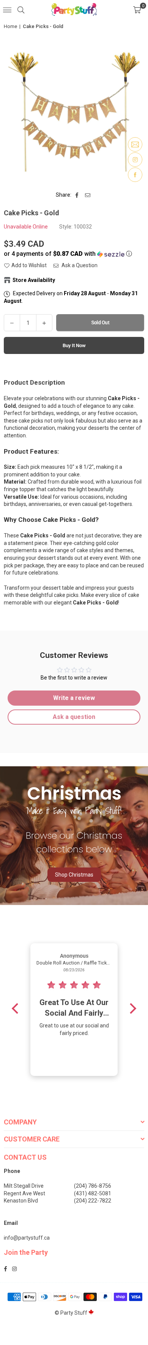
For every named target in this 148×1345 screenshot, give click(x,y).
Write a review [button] (74, 697)
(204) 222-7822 (92, 1201)
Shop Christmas (74, 875)
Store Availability (34, 280)
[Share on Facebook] (77, 195)
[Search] (21, 9)
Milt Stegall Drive (24, 1186)
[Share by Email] (88, 195)
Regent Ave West (24, 1193)
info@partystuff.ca (27, 1238)
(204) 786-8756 (92, 1186)
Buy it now (74, 345)
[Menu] (7, 9)
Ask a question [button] (74, 716)
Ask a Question (79, 265)
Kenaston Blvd (21, 1201)
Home (10, 26)
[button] (137, 9)
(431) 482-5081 (92, 1193)
